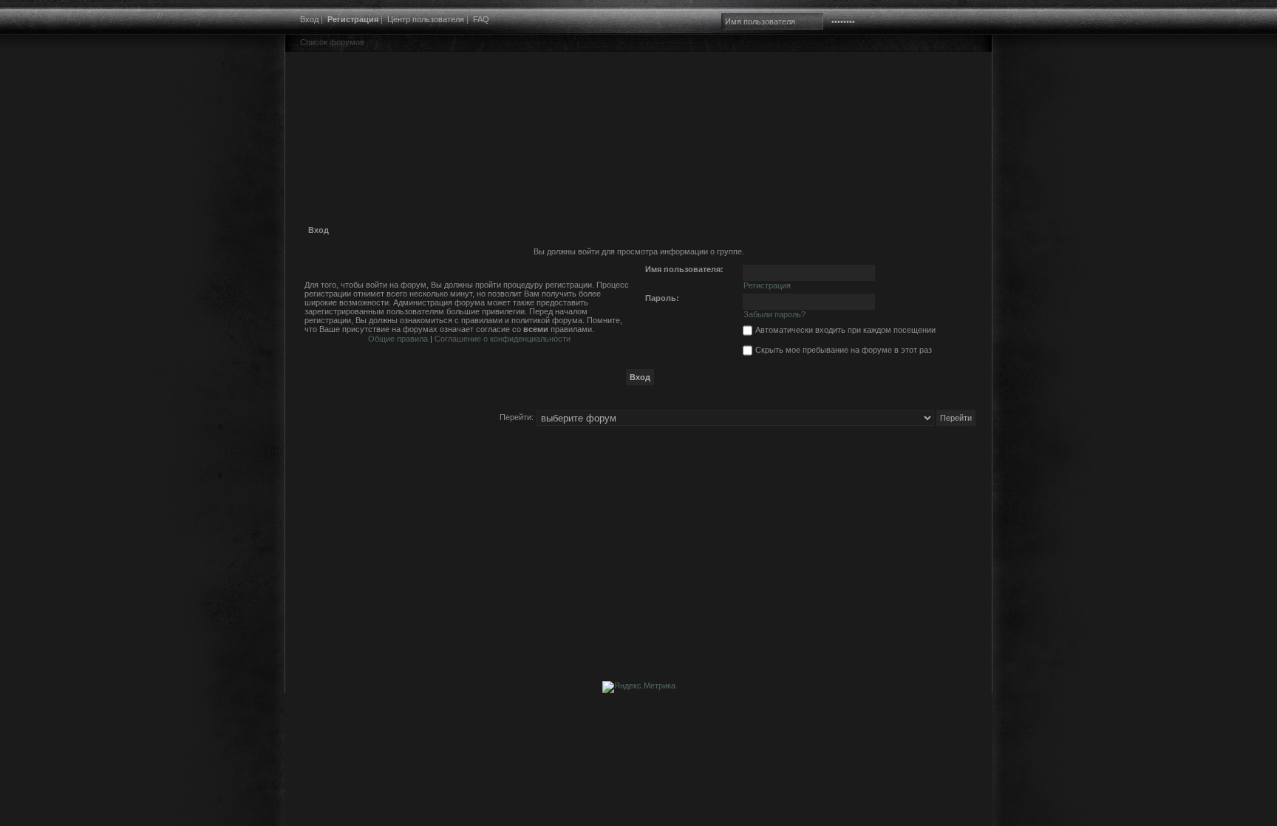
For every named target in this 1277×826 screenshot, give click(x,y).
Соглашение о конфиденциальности (503, 338)
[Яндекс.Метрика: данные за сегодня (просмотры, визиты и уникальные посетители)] (638, 687)
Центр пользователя (425, 19)
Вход (309, 19)
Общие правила (398, 338)
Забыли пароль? (774, 314)
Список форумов (332, 42)
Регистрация (352, 19)
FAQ (481, 19)
